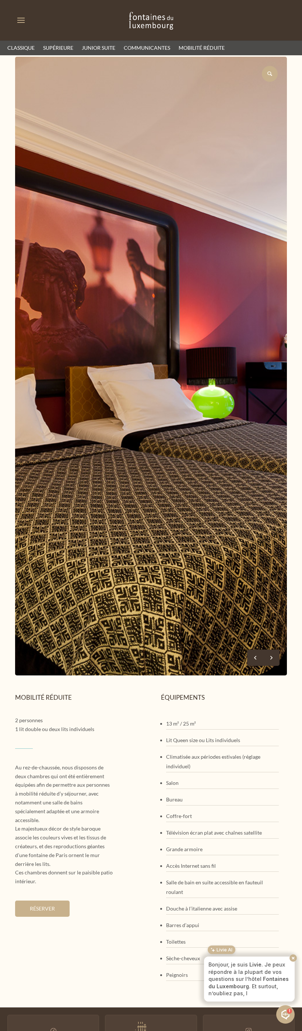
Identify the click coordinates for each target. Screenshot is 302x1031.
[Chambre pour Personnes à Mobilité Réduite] (151, 673)
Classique (21, 48)
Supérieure (58, 48)
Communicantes (147, 48)
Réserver (42, 908)
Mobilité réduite (202, 48)
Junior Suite (98, 48)
